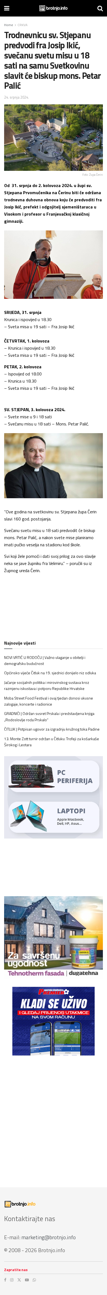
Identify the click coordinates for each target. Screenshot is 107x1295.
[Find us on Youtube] (27, 1280)
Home (8, 24)
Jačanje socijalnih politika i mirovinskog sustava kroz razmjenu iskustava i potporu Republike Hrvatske (46, 685)
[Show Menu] (6, 8)
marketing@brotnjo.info (48, 1237)
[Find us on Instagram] (11, 1280)
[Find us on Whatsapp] (34, 1280)
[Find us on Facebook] (5, 1280)
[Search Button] (100, 8)
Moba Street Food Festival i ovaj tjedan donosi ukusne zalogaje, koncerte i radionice (48, 701)
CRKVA (22, 24)
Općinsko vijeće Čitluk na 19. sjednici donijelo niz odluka (50, 673)
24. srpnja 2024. (16, 97)
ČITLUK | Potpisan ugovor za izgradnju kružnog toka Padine (52, 729)
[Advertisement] (53, 1117)
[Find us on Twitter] (19, 1280)
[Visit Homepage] (53, 8)
